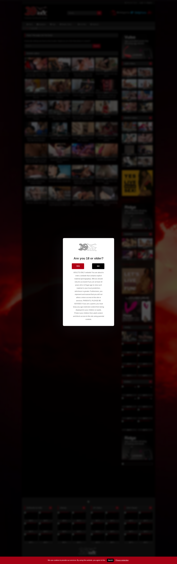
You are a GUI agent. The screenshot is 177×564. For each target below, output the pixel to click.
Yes (78, 266)
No (98, 266)
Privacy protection (122, 560)
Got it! (110, 560)
